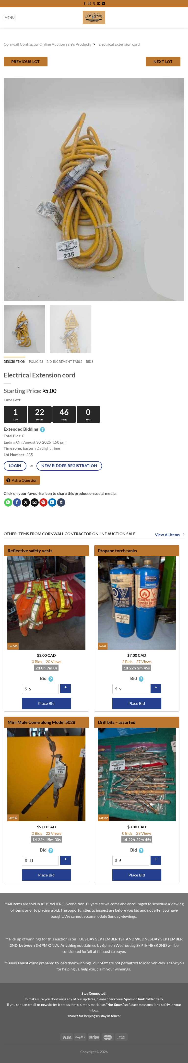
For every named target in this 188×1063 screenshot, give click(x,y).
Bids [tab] (89, 362)
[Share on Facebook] (17, 502)
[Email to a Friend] (35, 502)
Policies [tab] (36, 362)
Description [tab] (14, 362)
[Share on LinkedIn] (52, 502)
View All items (167, 534)
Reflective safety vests (30, 550)
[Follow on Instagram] (89, 3)
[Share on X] (26, 502)
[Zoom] (10, 295)
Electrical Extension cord (119, 44)
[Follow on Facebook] (84, 3)
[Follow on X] (94, 3)
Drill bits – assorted (116, 722)
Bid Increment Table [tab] (64, 362)
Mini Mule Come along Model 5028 (41, 722)
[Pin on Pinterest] (43, 502)
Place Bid (46, 703)
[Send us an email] (98, 3)
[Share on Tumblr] (61, 502)
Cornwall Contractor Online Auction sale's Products (47, 44)
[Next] (174, 189)
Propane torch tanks (117, 550)
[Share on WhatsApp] (8, 502)
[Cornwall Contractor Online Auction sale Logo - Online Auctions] (94, 17)
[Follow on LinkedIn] (103, 3)
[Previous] (13, 189)
